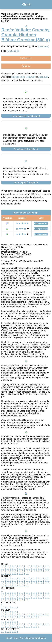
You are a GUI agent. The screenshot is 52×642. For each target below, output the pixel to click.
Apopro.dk (43, 77)
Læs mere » (26, 58)
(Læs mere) (43, 46)
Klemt (26, 4)
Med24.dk (30, 77)
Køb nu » (26, 66)
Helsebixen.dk (18, 77)
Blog (16, 638)
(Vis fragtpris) (13, 51)
